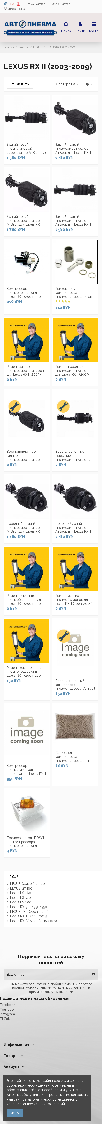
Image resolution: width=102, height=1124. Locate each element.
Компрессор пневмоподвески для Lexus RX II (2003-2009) (25, 293)
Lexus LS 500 (20, 898)
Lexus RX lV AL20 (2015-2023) (33, 921)
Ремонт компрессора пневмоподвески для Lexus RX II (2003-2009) (25, 672)
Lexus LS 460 (20, 893)
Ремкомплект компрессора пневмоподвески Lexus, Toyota (74, 294)
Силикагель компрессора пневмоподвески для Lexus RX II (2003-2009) (73, 758)
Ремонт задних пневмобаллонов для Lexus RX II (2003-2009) (73, 600)
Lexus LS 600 (20, 902)
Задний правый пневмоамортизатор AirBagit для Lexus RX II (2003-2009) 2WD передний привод (73, 224)
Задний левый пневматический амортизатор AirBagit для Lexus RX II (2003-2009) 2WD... (27, 152)
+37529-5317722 (60, 4)
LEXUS (13, 877)
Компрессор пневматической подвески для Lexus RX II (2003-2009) (26, 771)
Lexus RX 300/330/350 (28, 907)
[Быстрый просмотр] (33, 138)
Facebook (7, 1005)
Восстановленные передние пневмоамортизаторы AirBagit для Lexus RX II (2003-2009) (73, 459)
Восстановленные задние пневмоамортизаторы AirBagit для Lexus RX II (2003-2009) (24, 459)
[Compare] (26, 138)
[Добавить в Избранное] (20, 138)
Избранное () (16, 8)
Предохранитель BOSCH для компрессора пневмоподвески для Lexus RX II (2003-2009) (26, 844)
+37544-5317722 (36, 4)
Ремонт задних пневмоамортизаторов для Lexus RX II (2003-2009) (25, 372)
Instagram (7, 1014)
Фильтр (22, 84)
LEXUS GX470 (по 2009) (29, 884)
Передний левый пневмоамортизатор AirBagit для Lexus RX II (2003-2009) (73, 529)
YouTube (7, 1009)
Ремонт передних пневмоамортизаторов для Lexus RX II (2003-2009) (74, 372)
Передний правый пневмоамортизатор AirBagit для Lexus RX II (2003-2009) (24, 529)
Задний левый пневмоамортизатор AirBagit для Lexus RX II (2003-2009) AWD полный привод (24, 224)
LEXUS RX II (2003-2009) (29, 911)
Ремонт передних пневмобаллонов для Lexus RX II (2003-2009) (25, 600)
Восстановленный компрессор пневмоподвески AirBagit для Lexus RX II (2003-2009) (75, 688)
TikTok (5, 1019)
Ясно (15, 1113)
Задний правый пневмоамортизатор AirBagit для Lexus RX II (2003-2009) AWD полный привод (73, 152)
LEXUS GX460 (21, 888)
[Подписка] (93, 974)
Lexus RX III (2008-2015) (28, 916)
